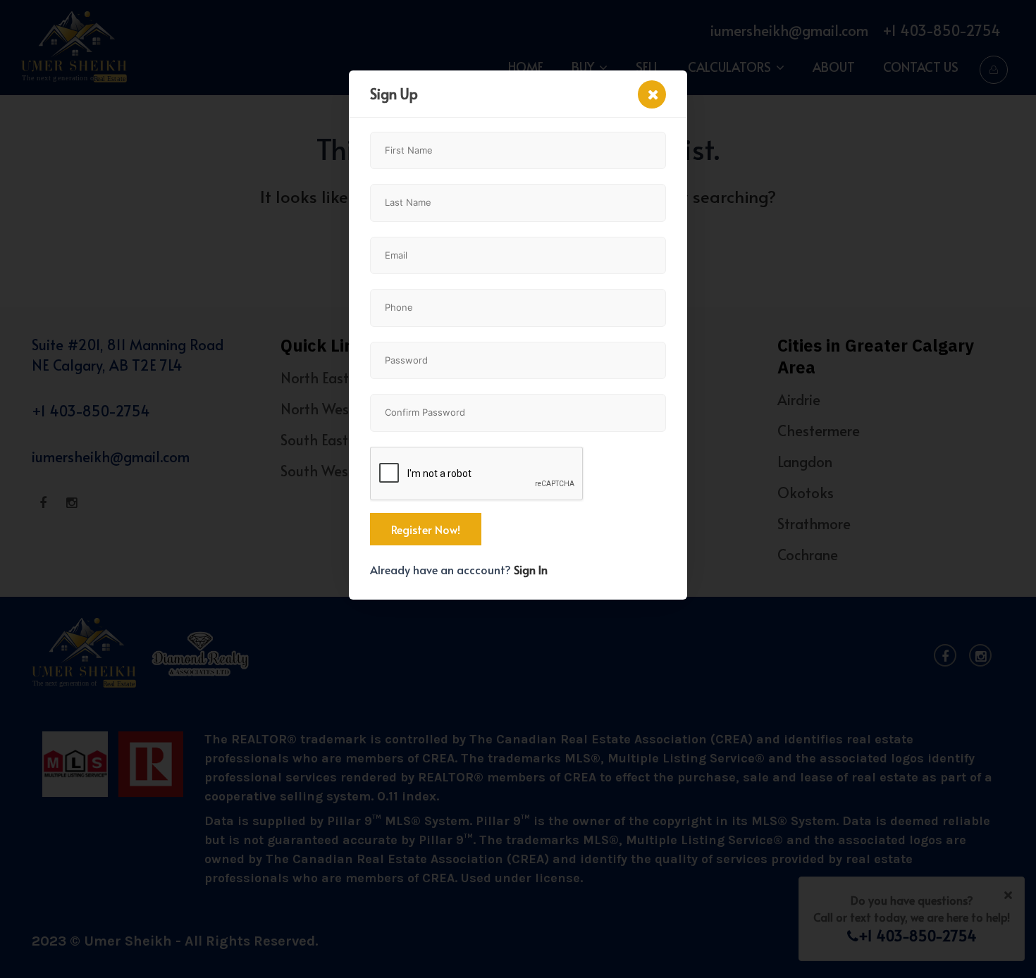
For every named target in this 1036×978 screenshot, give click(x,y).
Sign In (531, 569)
